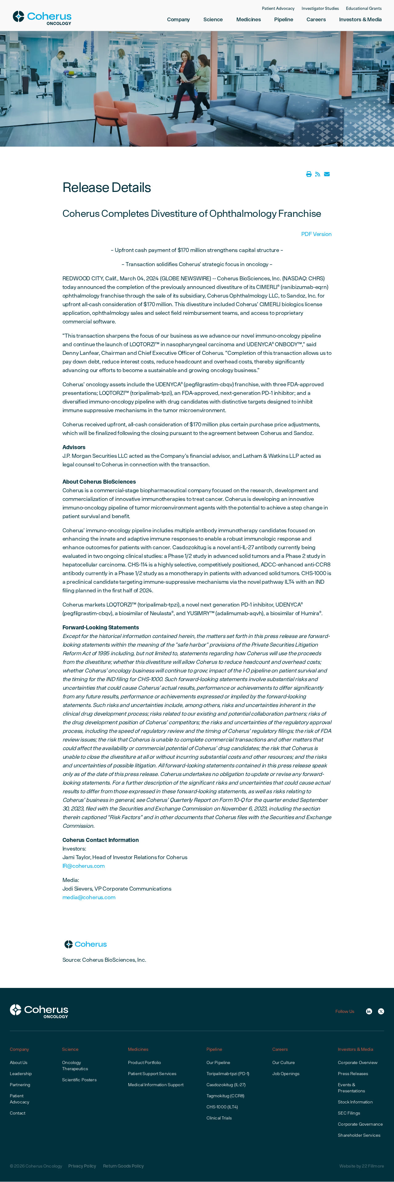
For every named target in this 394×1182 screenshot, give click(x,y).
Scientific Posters (79, 1079)
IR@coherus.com (83, 866)
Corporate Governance (360, 1124)
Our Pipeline (219, 1062)
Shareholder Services (359, 1135)
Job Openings (286, 1073)
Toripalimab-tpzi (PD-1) (228, 1073)
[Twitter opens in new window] (381, 1011)
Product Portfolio (144, 1062)
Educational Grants (364, 9)
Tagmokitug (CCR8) (225, 1095)
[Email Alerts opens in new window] (327, 174)
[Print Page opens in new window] (309, 174)
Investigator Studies (320, 9)
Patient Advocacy (278, 9)
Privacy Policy (82, 1166)
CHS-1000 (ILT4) (222, 1106)
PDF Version (316, 234)
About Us (18, 1062)
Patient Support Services (152, 1073)
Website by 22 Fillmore (362, 1166)
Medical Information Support (155, 1084)
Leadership (21, 1073)
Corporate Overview (357, 1062)
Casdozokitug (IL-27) (226, 1084)
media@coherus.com (88, 897)
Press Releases (353, 1073)
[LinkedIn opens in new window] (369, 1011)
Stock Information (355, 1101)
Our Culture (283, 1062)
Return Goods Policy (123, 1166)
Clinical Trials (219, 1117)
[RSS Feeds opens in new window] (317, 174)
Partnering (20, 1084)
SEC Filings (349, 1113)
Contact (17, 1113)
